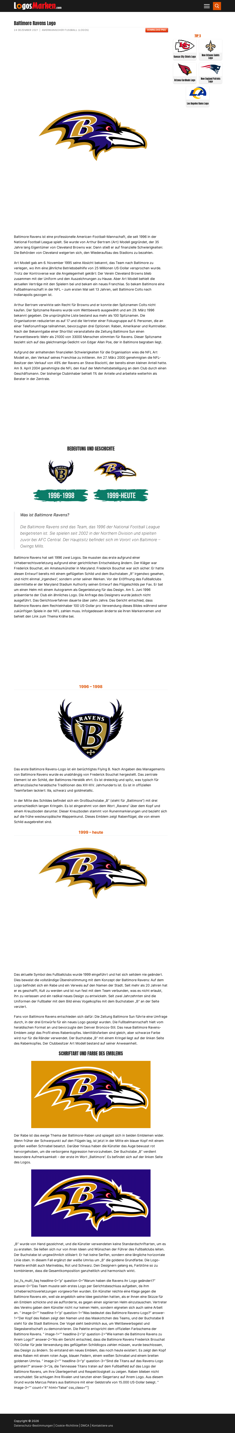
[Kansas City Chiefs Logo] (185, 51)
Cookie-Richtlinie (66, 1425)
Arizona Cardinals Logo (184, 80)
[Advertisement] (91, 70)
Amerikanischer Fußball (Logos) (65, 29)
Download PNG (156, 30)
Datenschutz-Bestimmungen (33, 1425)
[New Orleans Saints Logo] (211, 51)
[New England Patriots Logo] (211, 74)
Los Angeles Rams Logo (198, 103)
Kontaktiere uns (102, 1425)
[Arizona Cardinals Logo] (185, 74)
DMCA (85, 1425)
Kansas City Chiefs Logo (185, 56)
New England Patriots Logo (210, 80)
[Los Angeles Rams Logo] (198, 98)
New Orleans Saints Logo (210, 56)
